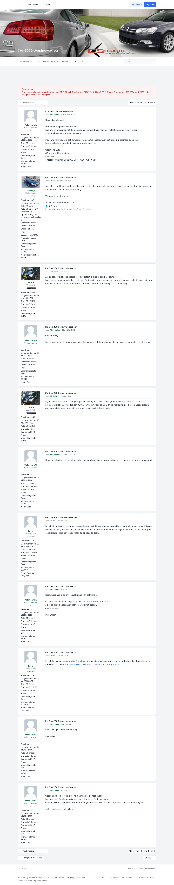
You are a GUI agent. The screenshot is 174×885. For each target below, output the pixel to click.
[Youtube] (31, 868)
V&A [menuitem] (48, 4)
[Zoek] (149, 62)
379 (32, 541)
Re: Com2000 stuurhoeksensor (61, 177)
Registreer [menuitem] (150, 4)
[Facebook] (27, 868)
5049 (32, 292)
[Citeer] (151, 112)
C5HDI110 (31, 283)
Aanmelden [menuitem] (137, 4)
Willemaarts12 (30, 125)
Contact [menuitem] (130, 869)
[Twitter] (29, 868)
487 (32, 200)
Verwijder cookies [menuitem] (147, 869)
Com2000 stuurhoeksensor (59, 111)
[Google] (33, 868)
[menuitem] (32, 4)
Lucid (30, 531)
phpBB (31, 877)
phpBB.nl (45, 881)
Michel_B (31, 191)
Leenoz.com (80, 877)
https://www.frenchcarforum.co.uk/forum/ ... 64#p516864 (91, 664)
